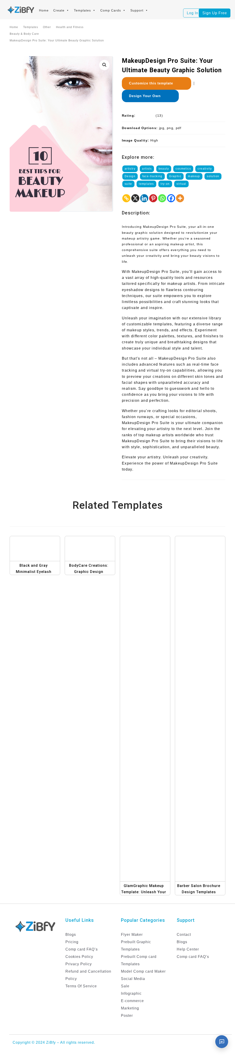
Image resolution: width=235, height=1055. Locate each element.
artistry (130, 168)
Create (58, 10)
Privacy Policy (78, 964)
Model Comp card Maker (143, 971)
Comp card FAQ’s (81, 949)
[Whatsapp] (162, 198)
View (36, 546)
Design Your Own (146, 96)
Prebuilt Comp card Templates (139, 960)
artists (147, 168)
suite (128, 183)
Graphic (175, 176)
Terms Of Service (81, 986)
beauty (164, 168)
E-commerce (132, 1001)
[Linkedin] (144, 198)
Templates (82, 10)
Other (47, 27)
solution (213, 176)
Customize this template (152, 83)
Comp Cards (110, 10)
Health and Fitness (70, 27)
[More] (180, 198)
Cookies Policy (79, 957)
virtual (181, 183)
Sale (125, 986)
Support (136, 10)
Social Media (133, 979)
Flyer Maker (132, 934)
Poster (127, 1015)
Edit (41, 555)
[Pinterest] (153, 198)
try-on (165, 183)
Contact (184, 934)
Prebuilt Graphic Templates (136, 945)
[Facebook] (171, 198)
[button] (104, 65)
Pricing (71, 942)
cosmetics (183, 168)
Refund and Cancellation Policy (88, 975)
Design (130, 176)
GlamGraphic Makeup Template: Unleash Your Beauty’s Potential (143, 892)
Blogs (70, 934)
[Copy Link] (126, 198)
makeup (194, 176)
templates (146, 183)
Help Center (188, 949)
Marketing (130, 1008)
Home (44, 10)
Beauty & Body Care (24, 33)
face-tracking (152, 176)
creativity (205, 168)
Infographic (131, 993)
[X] (135, 198)
